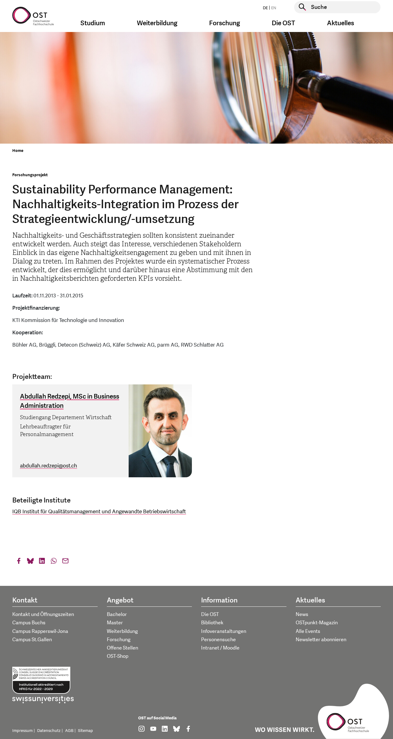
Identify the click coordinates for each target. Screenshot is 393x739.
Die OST (210, 614)
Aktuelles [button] (340, 23)
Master (115, 622)
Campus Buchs (28, 622)
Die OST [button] (283, 23)
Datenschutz (48, 730)
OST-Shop (117, 656)
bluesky (30, 562)
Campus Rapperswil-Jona (40, 631)
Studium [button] (92, 23)
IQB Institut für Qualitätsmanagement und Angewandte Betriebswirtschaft (99, 511)
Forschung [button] (224, 23)
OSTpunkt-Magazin (317, 622)
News (302, 614)
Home (17, 150)
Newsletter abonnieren (321, 639)
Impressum (22, 730)
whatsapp (53, 562)
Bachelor (117, 614)
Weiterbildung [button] (157, 23)
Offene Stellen (122, 648)
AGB (69, 730)
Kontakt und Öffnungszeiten (43, 614)
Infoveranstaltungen (223, 631)
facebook (18, 562)
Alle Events (308, 631)
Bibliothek (212, 622)
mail (65, 562)
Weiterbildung (122, 631)
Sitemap (85, 730)
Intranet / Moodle (220, 648)
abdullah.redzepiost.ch (48, 465)
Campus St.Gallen (32, 639)
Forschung (118, 639)
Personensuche (218, 639)
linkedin (42, 562)
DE (265, 8)
